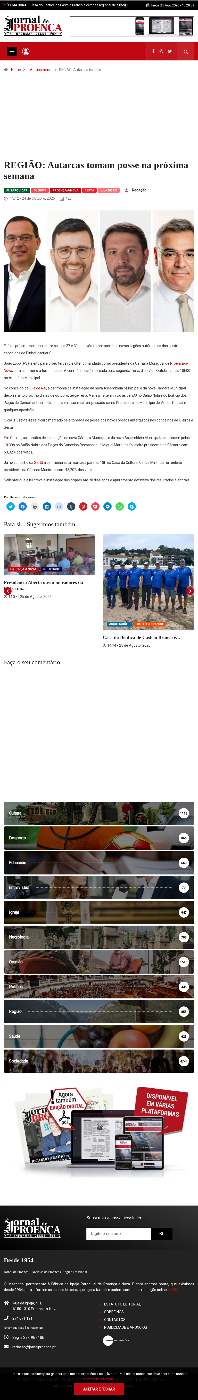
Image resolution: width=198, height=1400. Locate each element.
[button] (119, 5)
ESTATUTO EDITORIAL (122, 1304)
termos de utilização (99, 1379)
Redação (139, 190)
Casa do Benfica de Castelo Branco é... (141, 637)
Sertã (89, 190)
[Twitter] (170, 51)
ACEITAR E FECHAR (99, 1389)
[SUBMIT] (162, 1234)
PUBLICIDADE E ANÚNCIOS (125, 1327)
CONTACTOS (115, 1320)
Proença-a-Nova (65, 190)
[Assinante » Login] (25, 51)
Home (16, 70)
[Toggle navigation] (12, 51)
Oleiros (40, 190)
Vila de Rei (109, 190)
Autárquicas (40, 70)
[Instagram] (161, 51)
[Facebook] (153, 51)
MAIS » (174, 1290)
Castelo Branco (150, 624)
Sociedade (51, 569)
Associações (119, 624)
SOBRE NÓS (114, 1312)
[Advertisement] (99, 121)
